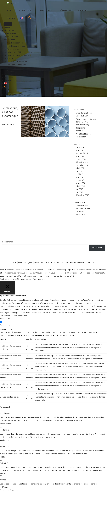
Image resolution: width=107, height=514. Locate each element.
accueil (10, 10)
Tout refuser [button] (5, 279)
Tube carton (81, 137)
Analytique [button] (4, 440)
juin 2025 (80, 147)
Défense (10, 71)
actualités (82, 10)
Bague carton (13, 49)
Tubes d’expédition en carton (19, 52)
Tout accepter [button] (39, 279)
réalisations (66, 10)
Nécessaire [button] (5, 319)
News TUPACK (82, 122)
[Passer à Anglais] (21, 18)
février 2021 (81, 183)
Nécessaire (5, 325)
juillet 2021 (80, 168)
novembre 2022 (83, 165)
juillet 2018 (80, 186)
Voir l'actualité (8, 124)
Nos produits (81, 128)
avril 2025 (80, 150)
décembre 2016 (82, 195)
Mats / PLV (80, 215)
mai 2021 (79, 174)
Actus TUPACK (82, 116)
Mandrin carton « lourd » (17, 46)
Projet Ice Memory (83, 134)
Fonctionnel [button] (5, 407)
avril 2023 (80, 156)
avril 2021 (80, 177)
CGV (15, 262)
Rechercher (7, 242)
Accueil (5, 95)
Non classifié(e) (82, 125)
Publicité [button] (4, 457)
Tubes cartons (82, 206)
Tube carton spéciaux (16, 65)
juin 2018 (79, 189)
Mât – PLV (11, 58)
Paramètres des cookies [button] (21, 279)
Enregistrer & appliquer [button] (10, 490)
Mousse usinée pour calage (18, 68)
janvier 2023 (81, 159)
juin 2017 (79, 192)
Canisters (80, 211)
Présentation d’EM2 (15, 33)
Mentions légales (25, 262)
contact (11, 18)
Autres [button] (3, 473)
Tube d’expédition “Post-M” (19, 55)
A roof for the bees (84, 113)
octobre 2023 (82, 153)
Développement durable (86, 119)
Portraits (79, 131)
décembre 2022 (83, 162)
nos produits (45, 10)
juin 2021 (79, 171)
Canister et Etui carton (17, 62)
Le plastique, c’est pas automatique (10, 112)
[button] (29, 17)
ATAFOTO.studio (87, 262)
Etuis (78, 217)
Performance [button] (5, 424)
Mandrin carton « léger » (17, 43)
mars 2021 (80, 180)
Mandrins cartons (83, 209)
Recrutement (13, 37)
